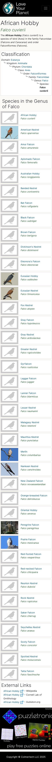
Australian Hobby (30, 173)
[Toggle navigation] (46, 8)
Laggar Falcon (28, 378)
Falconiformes (38, 73)
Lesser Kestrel (28, 407)
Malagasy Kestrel (30, 422)
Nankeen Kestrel (29, 466)
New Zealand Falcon (32, 480)
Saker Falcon (28, 612)
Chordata (27, 66)
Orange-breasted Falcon (34, 495)
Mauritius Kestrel (30, 437)
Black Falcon (28, 217)
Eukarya (15, 59)
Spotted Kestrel (29, 656)
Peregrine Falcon (30, 524)
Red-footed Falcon (31, 554)
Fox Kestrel (27, 305)
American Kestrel (30, 129)
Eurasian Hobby (29, 276)
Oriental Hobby (29, 510)
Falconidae (43, 77)
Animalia (22, 63)
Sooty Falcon (28, 641)
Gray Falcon (27, 319)
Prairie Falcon (28, 539)
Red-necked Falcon (31, 568)
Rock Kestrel (27, 597)
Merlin (24, 451)
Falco (45, 80)
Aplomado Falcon (30, 159)
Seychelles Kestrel (30, 627)
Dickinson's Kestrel (31, 246)
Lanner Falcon (28, 393)
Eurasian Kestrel (29, 290)
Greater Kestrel (29, 349)
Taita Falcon (27, 671)
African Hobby (29, 115)
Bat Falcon (26, 202)
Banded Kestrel (29, 188)
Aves (27, 70)
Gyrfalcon (26, 363)
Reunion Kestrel (29, 583)
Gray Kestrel (27, 334)
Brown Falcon (28, 232)
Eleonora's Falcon (30, 261)
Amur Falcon (27, 144)
